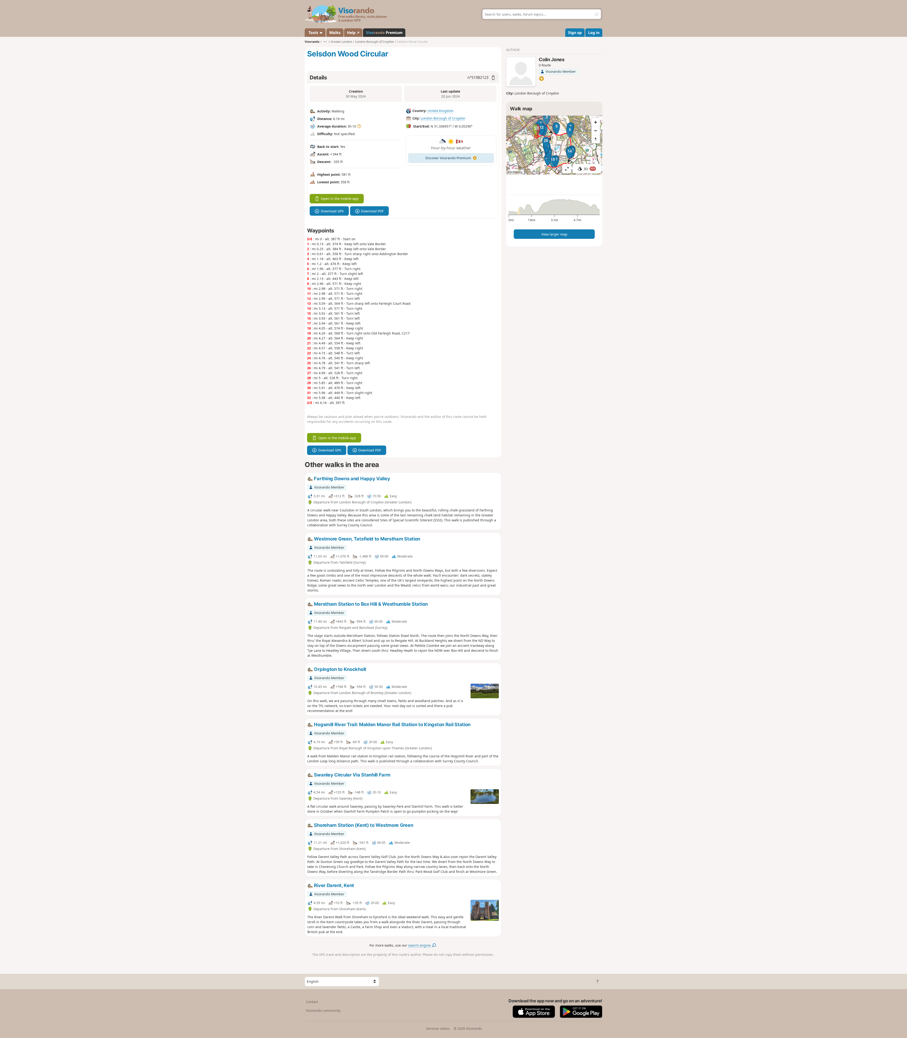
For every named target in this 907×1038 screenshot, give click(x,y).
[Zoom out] (595, 130)
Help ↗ (353, 32)
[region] (554, 145)
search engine (420, 945)
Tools (313, 32)
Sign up (575, 32)
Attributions (515, 172)
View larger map (554, 234)
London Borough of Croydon (443, 118)
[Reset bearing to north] (595, 139)
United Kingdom (441, 110)
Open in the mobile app (340, 198)
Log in (593, 32)
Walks (335, 32)
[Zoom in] (595, 122)
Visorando (312, 42)
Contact (312, 1001)
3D (589, 169)
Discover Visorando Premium (448, 158)
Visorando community (323, 1010)
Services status (438, 1028)
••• (325, 42)
